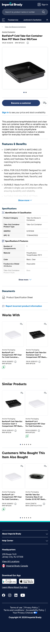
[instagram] (9, 595)
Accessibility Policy (35, 610)
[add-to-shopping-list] (45, 103)
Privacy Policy (31, 607)
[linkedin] (15, 595)
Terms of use (16, 607)
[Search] (43, 12)
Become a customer (21, 103)
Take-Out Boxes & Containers (15, 27)
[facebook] (3, 595)
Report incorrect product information (24, 306)
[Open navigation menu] (3, 19)
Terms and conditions (14, 610)
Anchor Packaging (8, 32)
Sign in (5, 112)
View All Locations (10, 561)
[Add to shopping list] (21, 324)
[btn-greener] (3, 367)
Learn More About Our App (14, 587)
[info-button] (28, 43)
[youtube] (23, 595)
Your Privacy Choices (23, 612)
